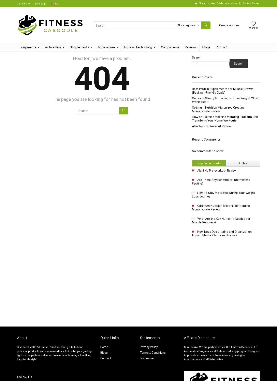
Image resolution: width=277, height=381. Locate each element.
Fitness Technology (138, 47)
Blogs (206, 47)
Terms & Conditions (153, 352)
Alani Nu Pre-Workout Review (211, 126)
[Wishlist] (253, 24)
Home (104, 347)
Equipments (27, 47)
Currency (22, 3)
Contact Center (251, 3)
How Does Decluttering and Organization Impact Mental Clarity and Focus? (222, 233)
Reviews (191, 47)
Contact (222, 47)
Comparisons (170, 47)
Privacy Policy (149, 347)
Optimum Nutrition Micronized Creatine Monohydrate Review (218, 109)
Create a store (229, 25)
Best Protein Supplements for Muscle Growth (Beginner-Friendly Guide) (222, 90)
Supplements (79, 47)
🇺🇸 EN (54, 3)
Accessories (106, 47)
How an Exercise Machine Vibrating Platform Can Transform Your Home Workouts (225, 118)
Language (40, 3)
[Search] (205, 25)
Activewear (53, 47)
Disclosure (147, 358)
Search (196, 57)
